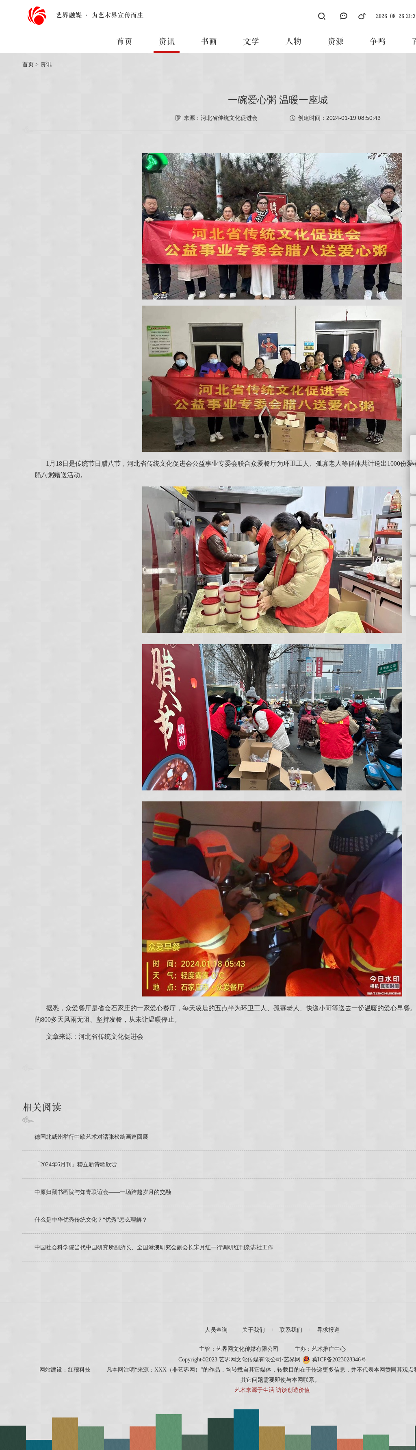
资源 (335, 41)
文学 (251, 41)
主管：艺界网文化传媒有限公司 (239, 1349)
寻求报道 (328, 1330)
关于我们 (253, 1330)
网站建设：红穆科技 (65, 1370)
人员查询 (216, 1330)
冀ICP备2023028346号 (338, 1360)
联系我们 (291, 1330)
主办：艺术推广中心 (320, 1349)
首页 (124, 41)
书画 (209, 41)
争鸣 (378, 41)
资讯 (166, 41)
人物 (293, 41)
